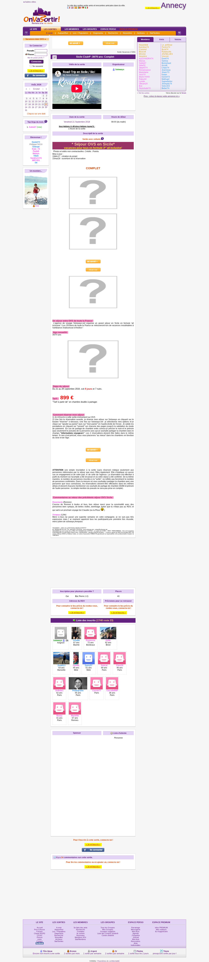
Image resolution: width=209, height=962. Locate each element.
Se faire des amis (80, 928)
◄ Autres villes (29, 2)
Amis (161, 39)
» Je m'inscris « (152, 8)
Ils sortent (80, 933)
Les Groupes (90, 29)
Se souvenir (37, 66)
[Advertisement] (126, 17)
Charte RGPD (39, 933)
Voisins (178, 39)
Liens (39, 939)
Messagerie (135, 930)
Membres (145, 39)
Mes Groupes (107, 930)
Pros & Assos (39, 930)
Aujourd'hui (63, 33)
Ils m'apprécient (161, 931)
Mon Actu (135, 931)
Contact (39, 941)
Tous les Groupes (108, 928)
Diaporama (98, 33)
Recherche (113, 33)
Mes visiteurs (161, 930)
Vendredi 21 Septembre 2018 (77, 122)
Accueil (39, 928)
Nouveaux (80, 935)
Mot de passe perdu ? (36, 58)
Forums (39, 931)
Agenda (136, 933)
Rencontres (135, 941)
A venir (49, 33)
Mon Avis (135, 939)
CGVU (39, 935)
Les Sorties (50, 29)
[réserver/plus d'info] (52, 258)
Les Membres (72, 29)
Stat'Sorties (155, 33)
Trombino (80, 931)
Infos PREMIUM (161, 928)
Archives (141, 33)
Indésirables (135, 945)
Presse (39, 937)
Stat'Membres (80, 939)
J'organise (136, 935)
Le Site (33, 29)
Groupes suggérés (107, 931)
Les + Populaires (80, 33)
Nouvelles (127, 33)
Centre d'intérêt (108, 935)
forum (184, 93)
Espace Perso (108, 29)
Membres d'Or (80, 937)
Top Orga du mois (35, 122)
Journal (136, 937)
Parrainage (135, 928)
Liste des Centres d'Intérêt (107, 933)
